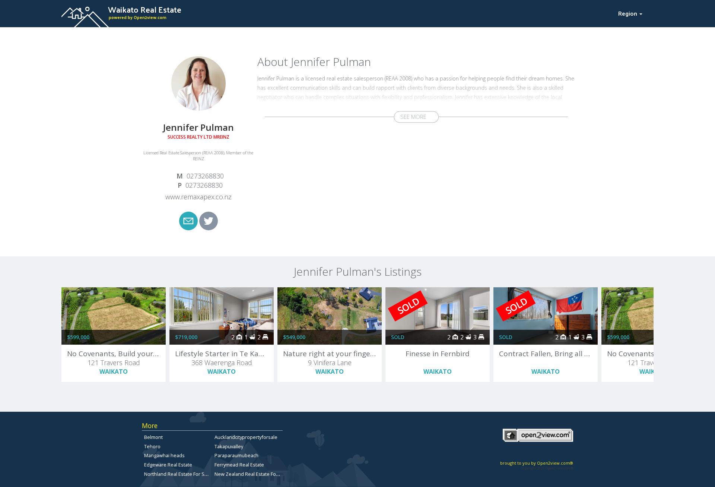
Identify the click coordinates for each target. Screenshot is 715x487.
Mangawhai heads (164, 455)
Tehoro (152, 446)
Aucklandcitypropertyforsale (245, 437)
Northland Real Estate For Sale (177, 474)
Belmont (153, 437)
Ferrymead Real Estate (239, 464)
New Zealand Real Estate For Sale (251, 474)
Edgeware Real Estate (168, 464)
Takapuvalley (228, 446)
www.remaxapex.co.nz (198, 196)
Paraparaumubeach (236, 455)
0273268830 (205, 175)
